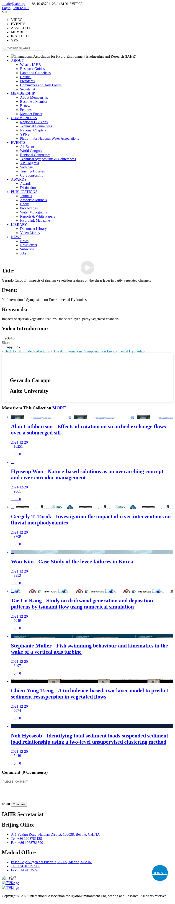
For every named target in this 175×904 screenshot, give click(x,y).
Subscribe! (27, 249)
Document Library (33, 229)
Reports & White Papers (37, 216)
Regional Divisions (34, 122)
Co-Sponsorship (31, 175)
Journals (26, 196)
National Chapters (33, 130)
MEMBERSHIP (23, 93)
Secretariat (27, 89)
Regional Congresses (35, 155)
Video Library (30, 233)
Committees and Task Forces (41, 85)
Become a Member (33, 101)
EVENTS (18, 142)
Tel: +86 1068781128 (26, 838)
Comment (19, 804)
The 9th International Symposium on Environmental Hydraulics (99, 351)
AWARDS (18, 179)
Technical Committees (36, 126)
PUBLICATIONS (24, 192)
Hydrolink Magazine (35, 220)
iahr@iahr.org (14, 4)
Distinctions (28, 188)
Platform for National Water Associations (49, 138)
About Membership (34, 97)
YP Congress (29, 163)
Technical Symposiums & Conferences (48, 159)
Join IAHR (21, 8)
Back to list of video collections (27, 351)
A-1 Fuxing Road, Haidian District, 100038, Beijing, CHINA (55, 834)
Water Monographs (34, 212)
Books (24, 204)
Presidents (27, 81)
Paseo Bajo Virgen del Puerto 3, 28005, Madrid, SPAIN (51, 862)
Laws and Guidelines (35, 73)
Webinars (26, 167)
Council (25, 77)
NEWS (16, 237)
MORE (59, 408)
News (24, 241)
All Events (27, 147)
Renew (25, 106)
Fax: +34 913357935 (26, 870)
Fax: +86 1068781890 (27, 843)
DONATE (159, 873)
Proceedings (29, 208)
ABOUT (17, 60)
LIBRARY (19, 224)
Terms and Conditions (17, 900)
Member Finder (31, 114)
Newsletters (28, 245)
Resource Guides (32, 69)
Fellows (25, 110)
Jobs (23, 253)
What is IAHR (30, 65)
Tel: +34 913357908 (25, 866)
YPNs (24, 134)
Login (6, 8)
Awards (25, 183)
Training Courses (32, 171)
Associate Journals (33, 200)
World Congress (31, 151)
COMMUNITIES (24, 118)
